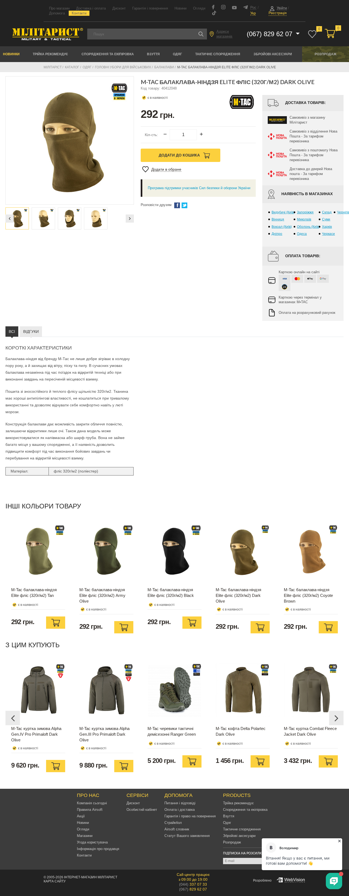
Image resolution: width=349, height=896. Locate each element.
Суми (326, 219)
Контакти (79, 13)
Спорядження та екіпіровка (108, 54)
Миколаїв (304, 219)
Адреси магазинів (224, 33)
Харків (327, 227)
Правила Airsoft (90, 810)
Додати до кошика (180, 155)
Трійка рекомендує (50, 54)
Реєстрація (278, 13)
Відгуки (31, 331)
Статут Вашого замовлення (187, 836)
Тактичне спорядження (217, 54)
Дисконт (119, 8)
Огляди (199, 8)
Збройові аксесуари (273, 54)
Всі (12, 331)
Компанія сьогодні (92, 803)
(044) (193, 884)
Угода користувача (92, 842)
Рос (253, 7)
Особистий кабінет (142, 810)
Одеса (302, 234)
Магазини (84, 836)
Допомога (57, 13)
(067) (193, 889)
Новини (180, 8)
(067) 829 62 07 (270, 34)
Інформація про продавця (98, 849)
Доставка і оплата (91, 8)
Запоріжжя (305, 212)
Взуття (153, 54)
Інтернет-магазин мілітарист (90, 877)
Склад (327, 212)
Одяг (177, 54)
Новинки (11, 54)
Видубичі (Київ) (283, 212)
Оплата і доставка (179, 810)
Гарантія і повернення (150, 8)
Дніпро (277, 234)
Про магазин (59, 8)
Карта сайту (55, 881)
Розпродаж (325, 54)
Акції (81, 816)
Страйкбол (173, 823)
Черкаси (328, 234)
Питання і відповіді (179, 803)
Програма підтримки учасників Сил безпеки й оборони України (199, 188)
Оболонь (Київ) (308, 227)
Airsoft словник (176, 829)
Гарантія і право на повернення (190, 816)
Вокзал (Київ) (282, 227)
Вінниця (278, 219)
